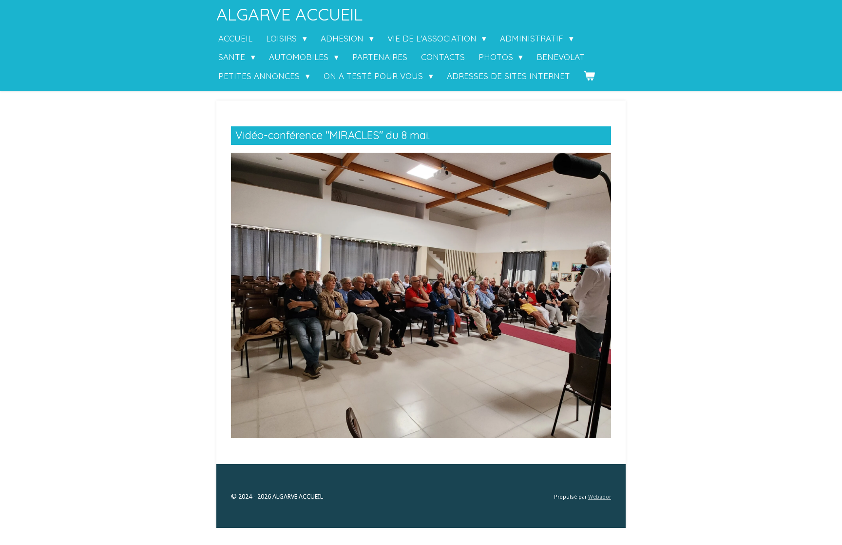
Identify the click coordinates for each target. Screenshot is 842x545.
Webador (599, 497)
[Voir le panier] (589, 76)
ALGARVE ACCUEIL (289, 14)
